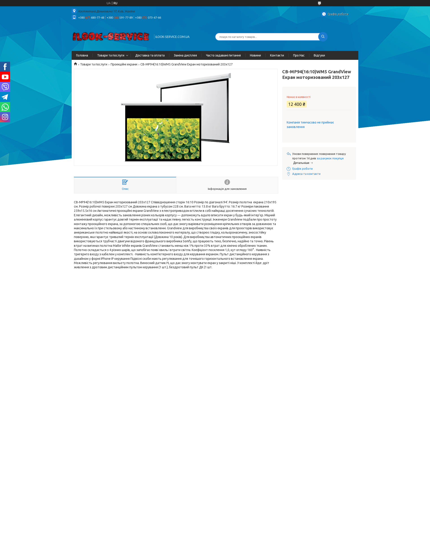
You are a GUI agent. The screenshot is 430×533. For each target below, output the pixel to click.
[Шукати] (323, 36)
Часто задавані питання (223, 55)
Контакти (277, 55)
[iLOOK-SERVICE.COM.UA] (111, 36)
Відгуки (319, 55)
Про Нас (299, 55)
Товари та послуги (110, 55)
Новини (255, 55)
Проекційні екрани (124, 64)
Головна (82, 55)
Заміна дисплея (185, 55)
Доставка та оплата (150, 55)
